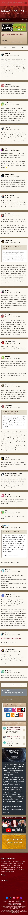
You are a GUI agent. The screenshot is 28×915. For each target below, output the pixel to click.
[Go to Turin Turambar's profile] (2, 650)
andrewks (8, 103)
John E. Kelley (9, 195)
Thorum (7, 511)
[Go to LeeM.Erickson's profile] (2, 215)
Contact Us (18, 901)
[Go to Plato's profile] (2, 291)
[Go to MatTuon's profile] (2, 671)
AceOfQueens (10, 731)
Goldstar (8, 84)
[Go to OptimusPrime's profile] (2, 175)
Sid (6, 148)
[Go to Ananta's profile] (2, 357)
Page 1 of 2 (14, 47)
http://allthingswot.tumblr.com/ (11, 638)
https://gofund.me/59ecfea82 (15, 809)
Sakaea (5, 40)
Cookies (22, 901)
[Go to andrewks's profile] (2, 104)
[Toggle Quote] (3, 246)
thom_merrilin (9, 385)
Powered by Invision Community (14, 904)
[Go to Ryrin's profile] (2, 526)
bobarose (8, 570)
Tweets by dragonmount (8, 877)
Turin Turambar (10, 649)
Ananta (7, 356)
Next (22, 47)
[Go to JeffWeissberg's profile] (2, 342)
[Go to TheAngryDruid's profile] (2, 595)
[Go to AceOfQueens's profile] (4, 728)
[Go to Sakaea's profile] (2, 54)
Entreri (7, 494)
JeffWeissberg (10, 341)
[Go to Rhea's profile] (4, 737)
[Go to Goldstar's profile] (2, 85)
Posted (12, 55)
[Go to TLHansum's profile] (2, 241)
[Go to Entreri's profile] (2, 495)
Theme (5, 901)
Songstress (9, 315)
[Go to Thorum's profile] (2, 512)
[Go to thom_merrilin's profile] (2, 385)
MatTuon (8, 670)
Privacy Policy (11, 901)
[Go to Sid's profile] (2, 149)
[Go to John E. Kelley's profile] (2, 196)
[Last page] (26, 47)
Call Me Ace (9, 742)
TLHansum (8, 240)
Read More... (6, 812)
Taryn (7, 457)
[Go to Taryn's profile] (2, 458)
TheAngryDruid (10, 594)
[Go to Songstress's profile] (2, 316)
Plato (7, 290)
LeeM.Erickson (10, 214)
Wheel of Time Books (17, 42)
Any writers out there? (13, 736)
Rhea (7, 738)
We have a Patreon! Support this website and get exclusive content (13, 3)
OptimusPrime (9, 174)
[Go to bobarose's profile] (2, 570)
